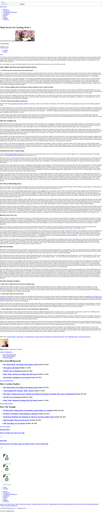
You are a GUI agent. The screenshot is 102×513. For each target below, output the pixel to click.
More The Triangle (8, 357)
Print (1, 54)
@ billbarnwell (8, 352)
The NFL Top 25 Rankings (12, 371)
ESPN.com (6, 19)
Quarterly (5, 18)
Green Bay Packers (39, 336)
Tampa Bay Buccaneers (84, 336)
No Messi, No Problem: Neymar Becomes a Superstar (20, 414)
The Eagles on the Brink (11, 368)
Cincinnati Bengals (29, 336)
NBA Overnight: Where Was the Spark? (16, 420)
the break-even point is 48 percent (68, 235)
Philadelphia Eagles (73, 336)
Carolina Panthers (4, 43)
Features (5, 9)
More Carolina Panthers (9, 356)
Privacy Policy (11, 504)
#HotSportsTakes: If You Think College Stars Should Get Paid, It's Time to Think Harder (24, 444)
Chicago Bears (20, 336)
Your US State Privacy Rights (23, 504)
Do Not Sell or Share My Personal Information (86, 504)
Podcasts (5, 15)
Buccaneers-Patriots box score (13, 154)
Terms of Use (3, 504)
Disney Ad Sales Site (12, 505)
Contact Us (3, 505)
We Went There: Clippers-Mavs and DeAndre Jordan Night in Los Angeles (27, 410)
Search (3, 4)
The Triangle (6, 10)
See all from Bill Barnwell (6, 380)
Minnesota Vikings (59, 336)
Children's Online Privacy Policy (40, 504)
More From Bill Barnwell (9, 354)
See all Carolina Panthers (6, 403)
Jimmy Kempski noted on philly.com (31, 129)
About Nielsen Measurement (66, 504)
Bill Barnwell (5, 47)
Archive (2, 352)
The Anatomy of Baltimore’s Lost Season (16, 377)
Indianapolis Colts (49, 336)
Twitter (5, 51)
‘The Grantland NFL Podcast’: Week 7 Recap (18, 391)
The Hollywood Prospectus (10, 12)
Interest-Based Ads (53, 504)
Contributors (6, 13)
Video (4, 16)
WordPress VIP (10, 511)
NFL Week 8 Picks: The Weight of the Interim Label (20, 364)
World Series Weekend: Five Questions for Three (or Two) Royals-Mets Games (29, 417)
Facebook (5, 50)
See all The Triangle (5, 426)
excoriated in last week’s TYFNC (19, 103)
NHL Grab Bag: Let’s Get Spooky (14, 423)
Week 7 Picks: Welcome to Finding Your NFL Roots (20, 374)
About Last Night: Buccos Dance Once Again (12, 433)
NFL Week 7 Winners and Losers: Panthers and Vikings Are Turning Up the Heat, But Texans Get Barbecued (39, 394)
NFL (66, 336)
